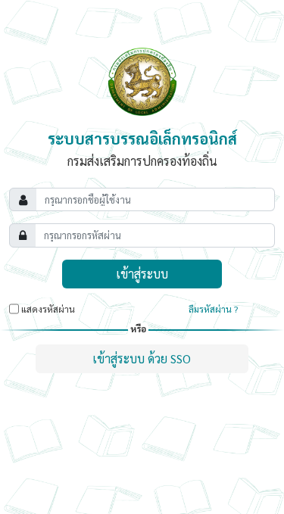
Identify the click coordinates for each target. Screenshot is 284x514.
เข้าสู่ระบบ (142, 274)
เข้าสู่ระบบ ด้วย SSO (141, 358)
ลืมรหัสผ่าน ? (213, 309)
